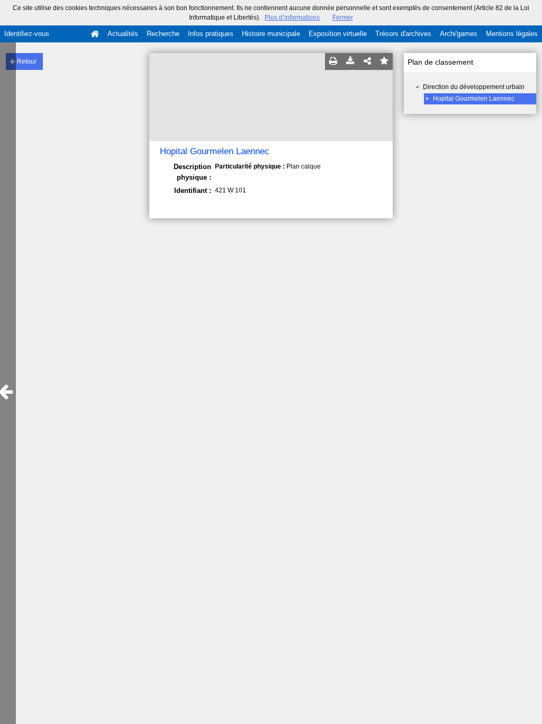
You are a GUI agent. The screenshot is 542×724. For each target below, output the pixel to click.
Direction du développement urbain (474, 87)
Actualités (122, 34)
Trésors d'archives (403, 34)
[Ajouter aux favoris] (384, 61)
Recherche (163, 34)
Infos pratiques (210, 34)
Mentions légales (512, 34)
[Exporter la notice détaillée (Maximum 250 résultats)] (350, 61)
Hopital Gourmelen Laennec (473, 98)
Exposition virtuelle (338, 34)
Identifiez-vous (26, 34)
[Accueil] (94, 33)
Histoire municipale (271, 34)
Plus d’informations (292, 17)
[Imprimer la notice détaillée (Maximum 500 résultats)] (333, 61)
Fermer (342, 17)
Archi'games (458, 34)
